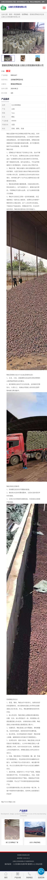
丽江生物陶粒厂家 (12, 842)
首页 (10, 14)
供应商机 (17, 14)
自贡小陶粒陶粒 (35, 842)
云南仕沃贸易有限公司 (19, 861)
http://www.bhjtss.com (8, 802)
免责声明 (24, 864)
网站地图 (39, 864)
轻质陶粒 (25, 14)
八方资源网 (17, 864)
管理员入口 (32, 864)
